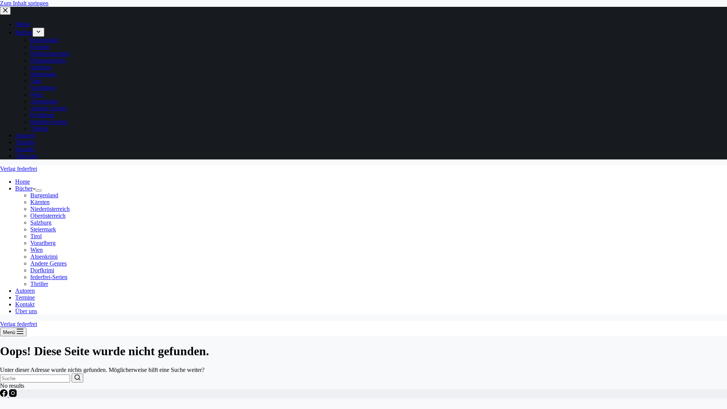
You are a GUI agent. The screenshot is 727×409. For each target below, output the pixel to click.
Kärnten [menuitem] (40, 47)
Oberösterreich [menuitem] (48, 60)
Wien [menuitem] (36, 94)
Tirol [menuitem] (36, 81)
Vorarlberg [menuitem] (43, 87)
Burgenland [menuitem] (44, 40)
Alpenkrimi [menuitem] (44, 101)
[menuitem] (38, 32)
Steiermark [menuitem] (43, 74)
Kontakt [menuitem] (24, 149)
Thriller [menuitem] (39, 128)
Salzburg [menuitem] (40, 67)
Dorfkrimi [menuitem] (42, 115)
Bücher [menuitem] (24, 32)
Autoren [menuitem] (25, 135)
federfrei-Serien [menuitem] (48, 122)
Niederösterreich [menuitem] (50, 53)
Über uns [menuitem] (26, 156)
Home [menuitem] (22, 24)
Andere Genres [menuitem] (48, 108)
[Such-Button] (77, 377)
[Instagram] (13, 395)
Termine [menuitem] (25, 142)
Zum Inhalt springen (24, 3)
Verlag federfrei (18, 168)
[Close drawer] (5, 11)
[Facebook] (4, 395)
